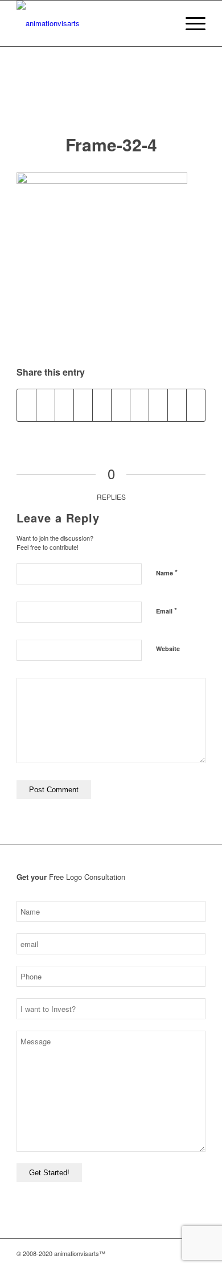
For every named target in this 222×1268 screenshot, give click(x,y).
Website (168, 648)
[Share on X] (45, 405)
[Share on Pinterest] (102, 405)
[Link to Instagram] (145, 1253)
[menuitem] (163, 23)
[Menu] (189, 23)
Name (167, 572)
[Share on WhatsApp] (83, 405)
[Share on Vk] (158, 405)
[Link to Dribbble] (179, 1253)
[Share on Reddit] (177, 405)
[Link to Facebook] (162, 1253)
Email (166, 610)
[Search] (163, 23)
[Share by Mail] (196, 405)
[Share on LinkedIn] (121, 405)
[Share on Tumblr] (139, 405)
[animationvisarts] (92, 23)
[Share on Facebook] (26, 405)
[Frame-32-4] (111, 102)
